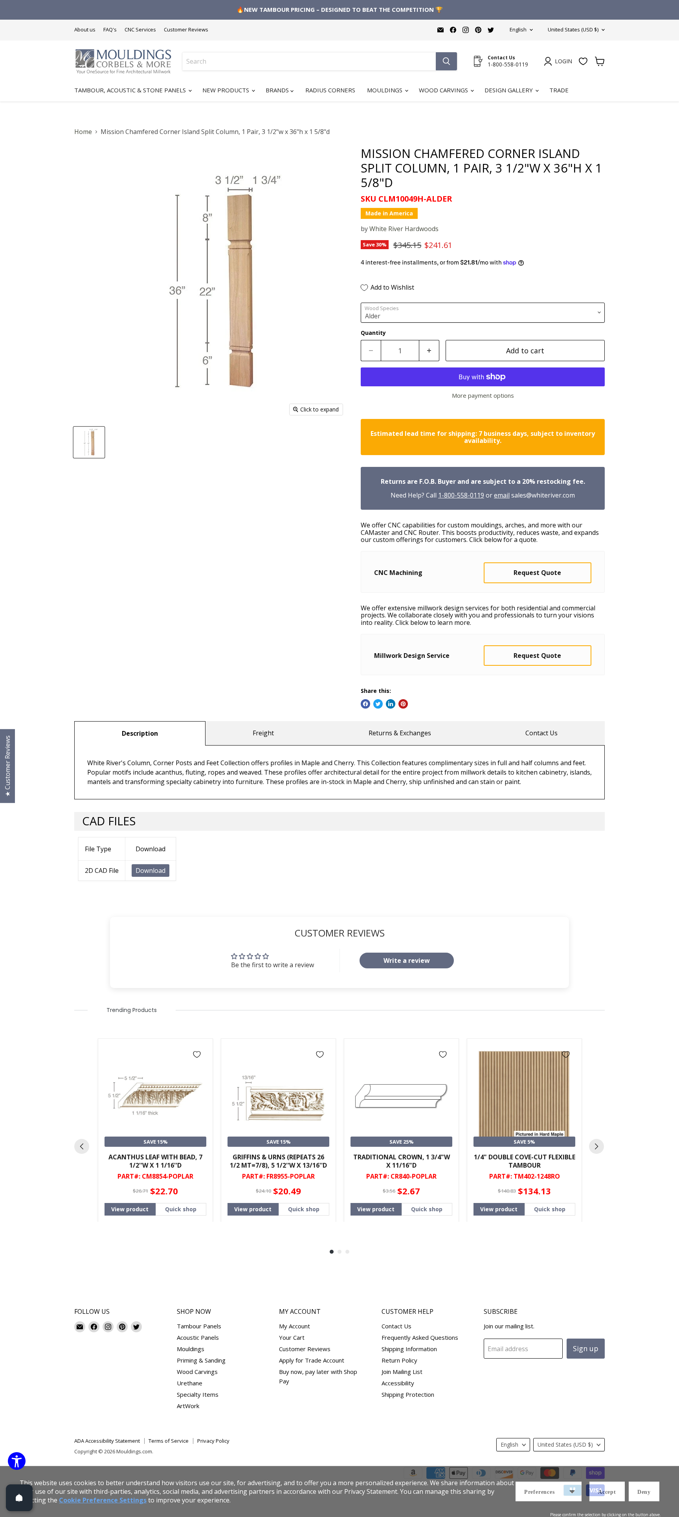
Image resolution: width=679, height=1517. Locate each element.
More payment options (483, 395)
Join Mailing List (402, 1372)
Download (150, 870)
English (518, 29)
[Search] (446, 61)
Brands (278, 90)
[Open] (19, 1497)
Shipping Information (409, 1349)
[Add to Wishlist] (196, 1054)
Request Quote (537, 572)
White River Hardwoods (404, 228)
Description (140, 733)
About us (84, 30)
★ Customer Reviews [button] (7, 766)
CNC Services (140, 30)
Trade (559, 90)
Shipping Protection (408, 1394)
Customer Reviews (186, 30)
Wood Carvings (444, 90)
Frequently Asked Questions (420, 1337)
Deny (644, 1492)
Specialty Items (197, 1394)
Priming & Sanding (201, 1360)
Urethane (189, 1383)
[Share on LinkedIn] (390, 704)
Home (83, 131)
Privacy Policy (213, 1440)
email (502, 495)
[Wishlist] (583, 61)
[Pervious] (81, 1146)
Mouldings (385, 90)
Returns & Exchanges (400, 733)
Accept (607, 1492)
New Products (226, 90)
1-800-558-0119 (461, 495)
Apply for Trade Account (311, 1360)
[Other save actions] (572, 1491)
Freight (263, 733)
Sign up (585, 1348)
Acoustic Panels (198, 1337)
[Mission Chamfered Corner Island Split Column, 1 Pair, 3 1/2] (89, 442)
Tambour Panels (199, 1326)
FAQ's (110, 30)
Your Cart (292, 1337)
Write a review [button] (407, 960)
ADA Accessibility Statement (107, 1440)
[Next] (596, 1146)
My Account (294, 1326)
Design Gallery (509, 90)
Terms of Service (169, 1440)
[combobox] (309, 61)
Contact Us (541, 733)
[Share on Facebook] (365, 704)
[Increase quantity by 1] (429, 351)
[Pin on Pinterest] (403, 704)
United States (573, 29)
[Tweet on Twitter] (378, 704)
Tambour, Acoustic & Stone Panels (130, 90)
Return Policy (399, 1360)
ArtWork (188, 1406)
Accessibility (398, 1383)
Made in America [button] (389, 213)
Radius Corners (330, 90)
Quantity (373, 333)
